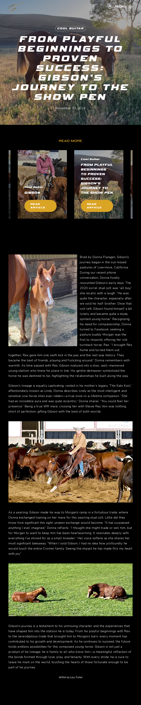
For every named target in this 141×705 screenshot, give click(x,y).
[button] (123, 6)
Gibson (32, 193)
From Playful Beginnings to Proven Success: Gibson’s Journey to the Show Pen (97, 179)
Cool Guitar (70, 28)
